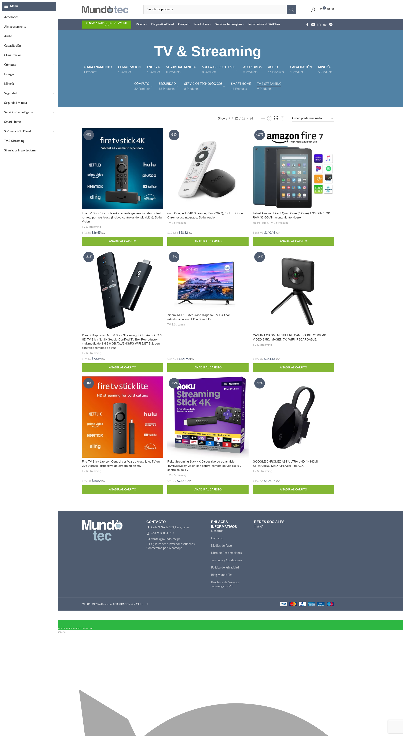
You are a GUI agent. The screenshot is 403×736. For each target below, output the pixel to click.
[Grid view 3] (276, 118)
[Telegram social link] (331, 24)
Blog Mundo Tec (221, 575)
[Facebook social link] (307, 24)
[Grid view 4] (283, 118)
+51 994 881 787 (162, 533)
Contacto (217, 538)
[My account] (313, 9)
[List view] (263, 118)
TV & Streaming (91, 226)
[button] (122, 241)
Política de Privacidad (225, 567)
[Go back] (149, 51)
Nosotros (217, 531)
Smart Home (260, 222)
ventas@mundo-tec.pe (165, 539)
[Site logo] (105, 9)
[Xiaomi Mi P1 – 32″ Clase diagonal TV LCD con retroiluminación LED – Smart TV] (208, 280)
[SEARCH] (291, 9)
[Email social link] (313, 24)
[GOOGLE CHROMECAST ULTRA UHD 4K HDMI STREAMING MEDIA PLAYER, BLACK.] (293, 417)
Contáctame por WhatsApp (164, 548)
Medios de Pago (221, 545)
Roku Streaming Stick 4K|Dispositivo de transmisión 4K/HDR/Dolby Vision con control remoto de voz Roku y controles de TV (204, 465)
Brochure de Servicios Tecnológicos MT (225, 584)
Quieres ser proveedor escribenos (172, 544)
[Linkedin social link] (319, 24)
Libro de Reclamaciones (226, 553)
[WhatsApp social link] (325, 24)
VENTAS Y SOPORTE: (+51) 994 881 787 (106, 24)
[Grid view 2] (269, 118)
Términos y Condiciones (226, 560)
